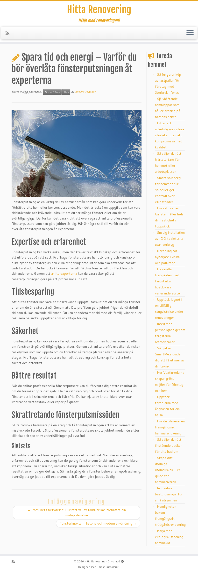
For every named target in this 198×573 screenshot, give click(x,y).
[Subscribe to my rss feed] (9, 33)
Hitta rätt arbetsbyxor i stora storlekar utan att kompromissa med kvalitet (169, 135)
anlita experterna (64, 273)
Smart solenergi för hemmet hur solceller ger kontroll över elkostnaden (168, 189)
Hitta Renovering (99, 9)
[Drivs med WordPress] (122, 560)
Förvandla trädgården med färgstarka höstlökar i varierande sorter (168, 281)
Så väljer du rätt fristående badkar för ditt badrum (168, 445)
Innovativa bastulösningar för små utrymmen (169, 494)
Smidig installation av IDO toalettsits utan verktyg (170, 238)
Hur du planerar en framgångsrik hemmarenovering (170, 427)
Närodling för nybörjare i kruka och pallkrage (167, 256)
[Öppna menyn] (190, 33)
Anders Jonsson (85, 92)
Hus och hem (52, 92)
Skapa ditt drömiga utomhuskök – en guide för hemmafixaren (168, 469)
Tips (66, 92)
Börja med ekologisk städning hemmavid (169, 536)
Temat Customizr (107, 567)
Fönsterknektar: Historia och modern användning (98, 523)
